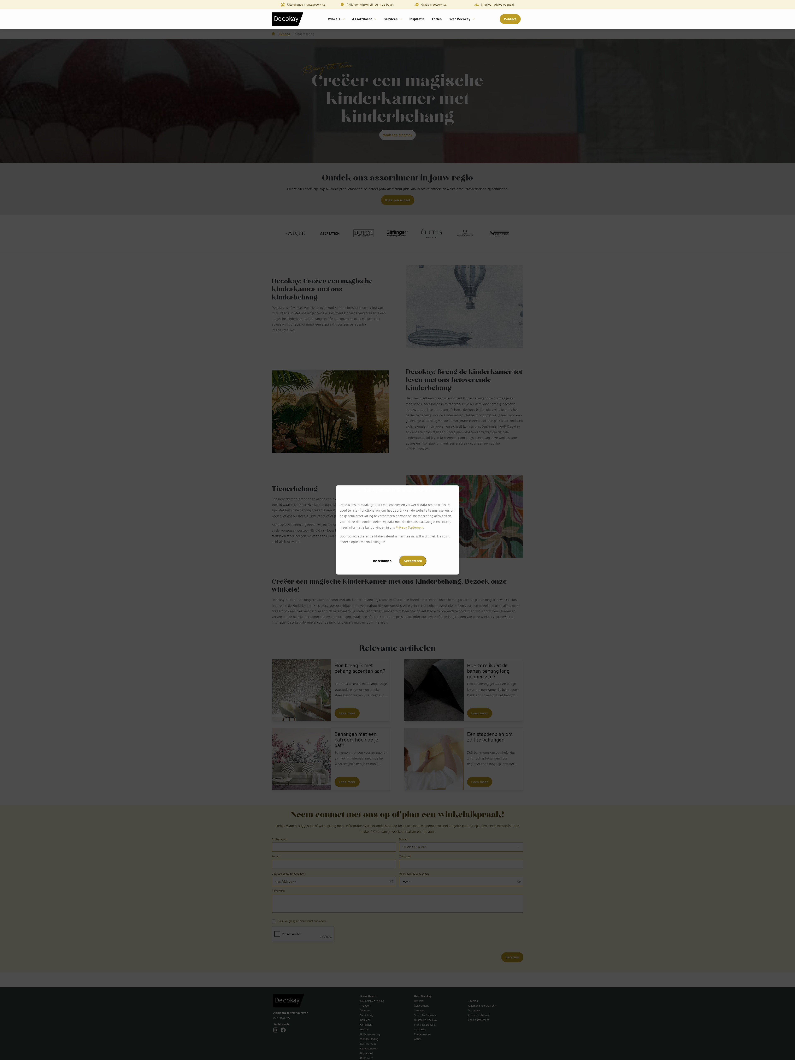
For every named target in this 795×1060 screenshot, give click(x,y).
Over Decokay (459, 19)
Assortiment (362, 19)
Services (391, 19)
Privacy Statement (410, 527)
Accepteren (413, 561)
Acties (436, 19)
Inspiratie (417, 19)
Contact (510, 19)
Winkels (334, 19)
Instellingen (382, 561)
